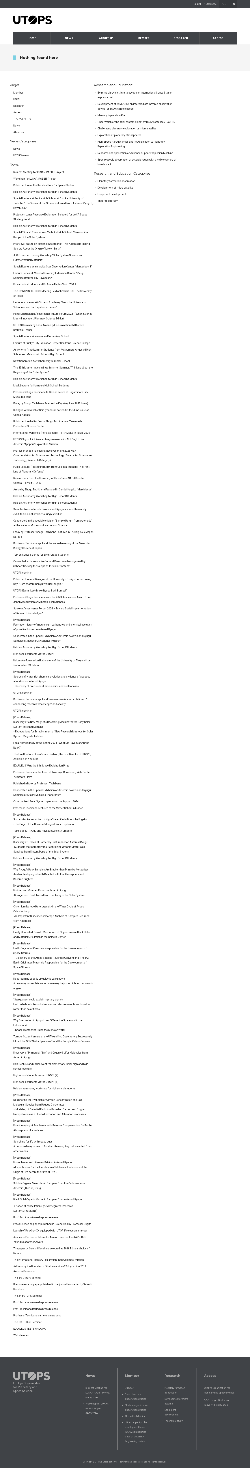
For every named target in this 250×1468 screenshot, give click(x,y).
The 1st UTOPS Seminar (27, 1322)
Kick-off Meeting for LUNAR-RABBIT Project (38, 172)
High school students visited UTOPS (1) (35, 1081)
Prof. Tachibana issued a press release (35, 1217)
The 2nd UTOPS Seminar (27, 1295)
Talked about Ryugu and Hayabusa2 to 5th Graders (42, 830)
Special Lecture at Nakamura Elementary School (41, 336)
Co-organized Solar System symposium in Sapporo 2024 (46, 801)
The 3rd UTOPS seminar (28, 1277)
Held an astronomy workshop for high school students (44, 1088)
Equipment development (112, 194)
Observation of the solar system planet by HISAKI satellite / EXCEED (136, 121)
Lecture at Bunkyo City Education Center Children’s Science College (51, 343)
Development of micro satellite (115, 187)
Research (181, 38)
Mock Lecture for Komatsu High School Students (41, 385)
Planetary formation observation (116, 181)
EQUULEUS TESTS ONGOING (29, 1328)
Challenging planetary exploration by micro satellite (127, 128)
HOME (32, 38)
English (198, 4)
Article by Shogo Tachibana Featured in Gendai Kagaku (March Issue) (52, 489)
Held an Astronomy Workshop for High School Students (45, 191)
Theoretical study (108, 200)
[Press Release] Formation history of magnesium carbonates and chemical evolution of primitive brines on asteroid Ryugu (52, 624)
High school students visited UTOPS (33, 653)
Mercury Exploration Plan (112, 115)
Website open (21, 1335)
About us (106, 38)
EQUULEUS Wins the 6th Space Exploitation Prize (41, 765)
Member (144, 38)
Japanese (211, 4)
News (69, 38)
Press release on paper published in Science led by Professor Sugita (52, 1224)
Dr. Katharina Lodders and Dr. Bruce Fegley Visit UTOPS (44, 284)
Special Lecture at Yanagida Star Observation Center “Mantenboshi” (52, 266)
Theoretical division (135, 1416)
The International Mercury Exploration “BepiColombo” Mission (48, 1259)
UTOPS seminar (22, 572)
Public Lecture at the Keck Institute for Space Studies (43, 185)
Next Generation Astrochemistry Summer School (41, 361)
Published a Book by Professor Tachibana (37, 783)
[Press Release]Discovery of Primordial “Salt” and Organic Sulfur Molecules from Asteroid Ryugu (50, 1052)
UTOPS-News (21, 155)
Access (218, 38)
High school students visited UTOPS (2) (35, 1075)
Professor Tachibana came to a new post (37, 1315)
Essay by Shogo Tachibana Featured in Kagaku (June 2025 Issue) (50, 403)
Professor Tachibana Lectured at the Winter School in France (48, 808)
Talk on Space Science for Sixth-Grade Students (41, 554)
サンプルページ (22, 119)
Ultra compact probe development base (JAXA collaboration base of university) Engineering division (136, 1432)
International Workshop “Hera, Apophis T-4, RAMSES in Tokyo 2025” (52, 432)
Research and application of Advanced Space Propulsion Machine (135, 153)
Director (129, 1388)
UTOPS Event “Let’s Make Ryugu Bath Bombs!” (40, 590)
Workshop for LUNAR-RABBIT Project (34, 178)
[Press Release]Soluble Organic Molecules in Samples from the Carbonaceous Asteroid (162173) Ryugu (49, 1183)
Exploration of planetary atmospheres (119, 135)
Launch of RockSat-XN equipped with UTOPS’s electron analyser (50, 1230)
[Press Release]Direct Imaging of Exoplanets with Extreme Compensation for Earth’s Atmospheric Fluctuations (52, 1125)
